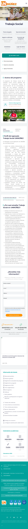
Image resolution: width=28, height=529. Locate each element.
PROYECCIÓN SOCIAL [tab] (8, 200)
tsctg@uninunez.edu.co (15, 106)
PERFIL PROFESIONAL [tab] (6, 130)
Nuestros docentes (9, 65)
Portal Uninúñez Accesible (11, 415)
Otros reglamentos (9, 387)
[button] (26, 3)
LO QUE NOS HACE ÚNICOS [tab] (9, 197)
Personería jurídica (9, 376)
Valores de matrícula (10, 402)
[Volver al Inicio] (9, 3)
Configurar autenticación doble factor (14, 422)
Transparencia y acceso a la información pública (14, 412)
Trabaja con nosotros (10, 420)
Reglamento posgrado (10, 383)
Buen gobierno (8, 394)
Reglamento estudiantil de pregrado (14, 380)
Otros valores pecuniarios (11, 407)
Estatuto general (9, 378)
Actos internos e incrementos (12, 404)
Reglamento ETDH (9, 385)
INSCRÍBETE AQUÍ (15, 55)
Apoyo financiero (8, 68)
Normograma (8, 390)
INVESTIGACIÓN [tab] (20, 200)
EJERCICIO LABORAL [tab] (18, 130)
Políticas (7, 392)
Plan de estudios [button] (8, 61)
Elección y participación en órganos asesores (13, 397)
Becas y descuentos (10, 409)
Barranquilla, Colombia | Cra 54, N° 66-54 (13, 473)
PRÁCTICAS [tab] (21, 197)
